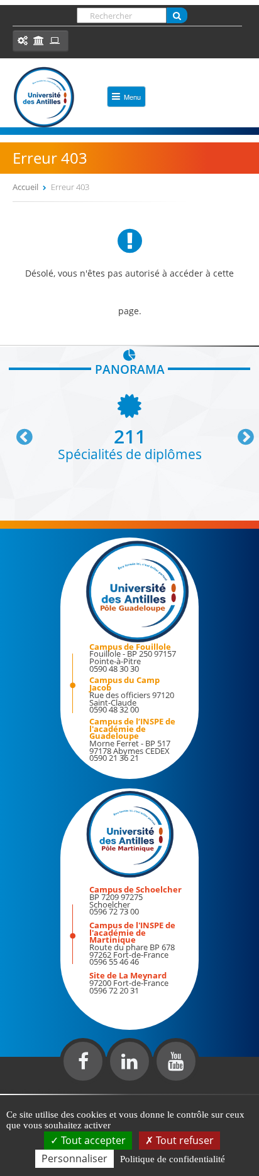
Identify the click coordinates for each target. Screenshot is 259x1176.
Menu (132, 97)
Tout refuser (183, 1140)
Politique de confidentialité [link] (172, 1159)
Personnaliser (74, 1158)
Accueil (25, 187)
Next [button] (240, 432)
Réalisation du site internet (41, 1091)
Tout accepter (92, 1140)
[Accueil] (44, 97)
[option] (129, 426)
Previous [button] (19, 432)
